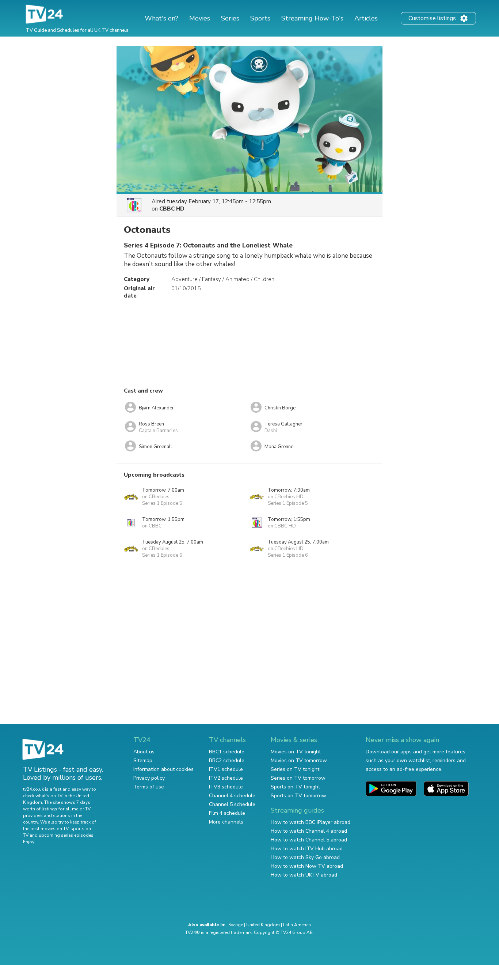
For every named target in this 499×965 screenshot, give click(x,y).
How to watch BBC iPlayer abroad (310, 822)
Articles (366, 18)
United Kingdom (263, 925)
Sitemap (142, 760)
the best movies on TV (45, 829)
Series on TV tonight (295, 769)
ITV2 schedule (226, 778)
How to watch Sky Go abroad (305, 857)
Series (230, 18)
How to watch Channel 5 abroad (309, 839)
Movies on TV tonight (296, 751)
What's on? (161, 18)
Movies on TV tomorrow (299, 760)
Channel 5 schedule (232, 804)
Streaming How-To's (312, 18)
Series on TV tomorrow (298, 778)
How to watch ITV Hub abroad (307, 848)
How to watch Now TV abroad (307, 866)
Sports (260, 18)
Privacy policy (149, 778)
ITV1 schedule (226, 769)
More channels (226, 821)
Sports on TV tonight (295, 786)
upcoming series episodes (66, 835)
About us (144, 751)
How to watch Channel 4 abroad (309, 831)
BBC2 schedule (226, 760)
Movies (199, 18)
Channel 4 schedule (232, 795)
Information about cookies (163, 769)
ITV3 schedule (226, 786)
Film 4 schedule (227, 813)
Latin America (297, 925)
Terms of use (148, 786)
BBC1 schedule (226, 751)
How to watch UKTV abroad (304, 874)
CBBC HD (171, 208)
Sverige (235, 925)
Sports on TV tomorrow (298, 795)
